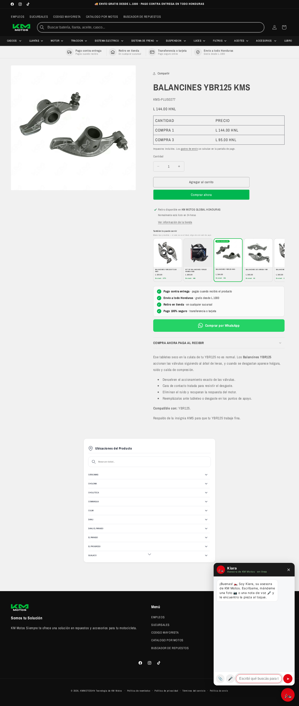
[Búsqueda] (42, 27)
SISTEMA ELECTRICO (107, 40)
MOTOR (55, 40)
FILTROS (218, 40)
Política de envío (219, 690)
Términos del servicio (194, 690)
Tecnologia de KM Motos (109, 690)
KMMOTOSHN (87, 690)
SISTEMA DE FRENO (142, 40)
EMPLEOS (158, 617)
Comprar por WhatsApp (222, 325)
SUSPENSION (174, 40)
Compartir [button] (164, 74)
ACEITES (239, 40)
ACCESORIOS (264, 40)
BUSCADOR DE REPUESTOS (170, 648)
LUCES (197, 40)
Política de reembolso (138, 690)
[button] (219, 342)
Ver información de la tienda (175, 222)
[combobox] (155, 27)
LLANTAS (34, 40)
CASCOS (12, 40)
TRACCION (77, 40)
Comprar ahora (201, 194)
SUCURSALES (160, 625)
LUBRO (288, 40)
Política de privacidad (166, 690)
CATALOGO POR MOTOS (167, 640)
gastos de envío (189, 149)
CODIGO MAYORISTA (165, 632)
